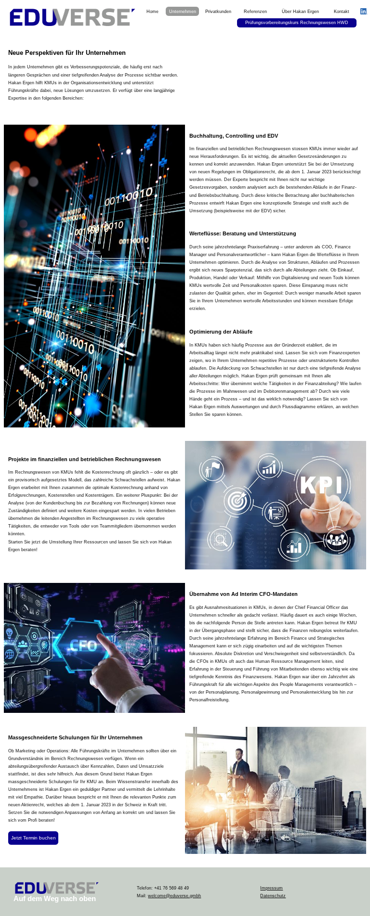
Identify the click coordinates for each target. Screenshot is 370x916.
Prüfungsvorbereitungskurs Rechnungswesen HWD (296, 22)
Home (152, 11)
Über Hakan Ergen (300, 11)
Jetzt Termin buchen (33, 837)
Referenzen (255, 11)
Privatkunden (218, 11)
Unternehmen (182, 11)
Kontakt (341, 11)
